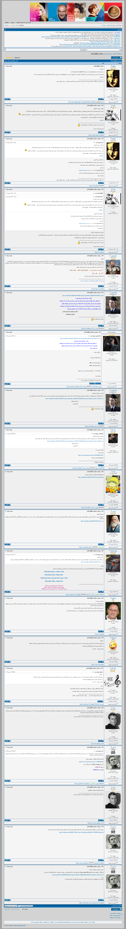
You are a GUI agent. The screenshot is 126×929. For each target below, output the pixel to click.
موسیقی (101, 120)
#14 (5, 637)
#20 (5, 866)
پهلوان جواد (74, 102)
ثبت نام (104, 25)
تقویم (12, 22)
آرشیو (37, 922)
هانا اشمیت (114, 292)
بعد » (6, 909)
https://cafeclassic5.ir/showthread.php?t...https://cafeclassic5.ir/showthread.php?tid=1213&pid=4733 (65, 36)
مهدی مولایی (95, 135)
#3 (5, 138)
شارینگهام (117, 35)
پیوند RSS (33, 922)
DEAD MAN (117, 36)
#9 (5, 429)
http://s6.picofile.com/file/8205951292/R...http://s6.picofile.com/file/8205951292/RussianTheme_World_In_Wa (77, 874)
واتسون (96, 863)
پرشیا (85, 386)
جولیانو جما (83, 102)
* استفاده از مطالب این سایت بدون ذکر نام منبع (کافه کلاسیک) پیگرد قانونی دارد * (71, 922)
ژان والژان (93, 102)
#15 (5, 668)
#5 (5, 255)
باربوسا (70, 102)
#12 (5, 550)
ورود (108, 25)
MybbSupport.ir (22, 925)
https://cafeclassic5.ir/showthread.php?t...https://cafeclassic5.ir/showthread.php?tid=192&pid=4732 (83, 44)
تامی (114, 708)
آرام (114, 471)
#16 (5, 707)
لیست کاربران (19, 22)
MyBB (10, 925)
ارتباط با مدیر (92, 922)
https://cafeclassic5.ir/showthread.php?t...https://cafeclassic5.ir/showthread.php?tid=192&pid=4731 (96, 46)
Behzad (88, 102)
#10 (5, 471)
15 (8, 909)
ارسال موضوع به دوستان (115, 915)
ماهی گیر (113, 668)
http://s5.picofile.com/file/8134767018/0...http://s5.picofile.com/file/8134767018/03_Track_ (82, 295)
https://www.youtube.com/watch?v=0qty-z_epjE (101, 41)
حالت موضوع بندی (14, 60)
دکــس (102, 743)
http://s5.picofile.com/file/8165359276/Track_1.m (92, 521)
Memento (114, 638)
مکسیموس (114, 255)
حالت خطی (7, 60)
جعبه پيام (6, 25)
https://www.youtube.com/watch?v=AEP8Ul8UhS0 (91, 761)
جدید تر (114, 905)
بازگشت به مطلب (43, 922)
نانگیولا (114, 66)
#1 (5, 66)
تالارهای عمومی (112, 53)
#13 (5, 598)
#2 (5, 105)
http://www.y (81, 371)
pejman (114, 598)
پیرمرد (96, 328)
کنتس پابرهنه (117, 33)
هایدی (71, 386)
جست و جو (28, 22)
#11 (5, 511)
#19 (5, 826)
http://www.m (82, 170)
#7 (5, 332)
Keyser (114, 430)
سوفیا (79, 102)
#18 (5, 787)
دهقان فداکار (114, 551)
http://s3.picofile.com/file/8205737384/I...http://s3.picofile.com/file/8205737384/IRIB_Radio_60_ (81, 832)
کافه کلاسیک (119, 53)
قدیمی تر (118, 905)
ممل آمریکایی (117, 38)
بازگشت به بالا (50, 922)
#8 (5, 390)
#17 (5, 747)
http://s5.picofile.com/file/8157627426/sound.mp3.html (90, 477)
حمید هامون (72, 594)
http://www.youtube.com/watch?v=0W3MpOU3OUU (90, 455)
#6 (5, 292)
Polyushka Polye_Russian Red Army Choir (54, 578)
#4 (5, 189)
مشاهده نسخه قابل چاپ (115, 913)
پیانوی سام (106, 53)
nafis (114, 105)
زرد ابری (93, 328)
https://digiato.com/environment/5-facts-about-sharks (107, 43)
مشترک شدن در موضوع (115, 917)
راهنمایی (7, 22)
